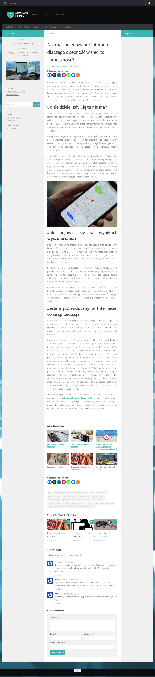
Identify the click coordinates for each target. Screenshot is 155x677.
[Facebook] (49, 75)
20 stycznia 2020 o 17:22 (70, 579)
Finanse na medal (12, 95)
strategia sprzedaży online (55, 507)
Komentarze (57, 555)
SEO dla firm (66, 503)
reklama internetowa (54, 503)
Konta (26, 27)
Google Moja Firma (81, 493)
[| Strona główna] (18, 15)
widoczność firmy (70, 507)
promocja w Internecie (98, 500)
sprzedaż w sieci (109, 503)
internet (92, 493)
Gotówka (9, 27)
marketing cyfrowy (68, 496)
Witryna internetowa (57, 643)
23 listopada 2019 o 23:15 (70, 594)
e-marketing (56, 493)
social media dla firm (78, 503)
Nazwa (53, 634)
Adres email (89, 634)
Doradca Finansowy (60, 66)
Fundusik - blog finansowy (15, 92)
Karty (18, 27)
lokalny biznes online (54, 496)
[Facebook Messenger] (73, 75)
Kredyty (35, 27)
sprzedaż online (98, 503)
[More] (78, 75)
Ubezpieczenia (66, 27)
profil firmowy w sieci (83, 500)
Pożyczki (53, 27)
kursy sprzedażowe (102, 493)
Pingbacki (75, 555)
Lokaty (44, 27)
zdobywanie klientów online (86, 507)
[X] (54, 75)
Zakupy (50, 33)
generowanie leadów (68, 493)
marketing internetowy (82, 496)
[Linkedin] (59, 75)
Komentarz (54, 617)
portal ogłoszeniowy (69, 500)
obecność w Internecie (98, 496)
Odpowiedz (58, 575)
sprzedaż (89, 503)
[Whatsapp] (68, 75)
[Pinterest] (64, 75)
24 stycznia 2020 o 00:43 (66, 562)
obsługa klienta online (54, 500)
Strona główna (10, 3)
